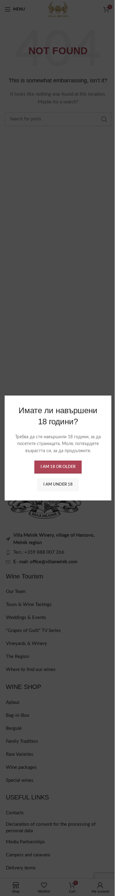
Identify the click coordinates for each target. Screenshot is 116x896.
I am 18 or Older (58, 467)
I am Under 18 (58, 485)
